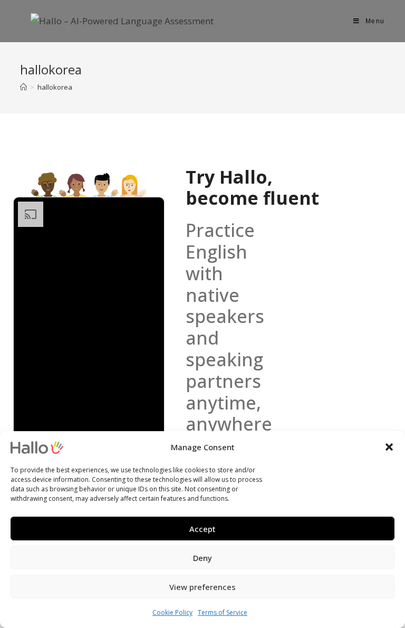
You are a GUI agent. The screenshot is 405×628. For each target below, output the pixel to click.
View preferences (202, 587)
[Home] (23, 87)
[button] (389, 447)
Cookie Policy (172, 612)
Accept (202, 529)
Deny (202, 558)
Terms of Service (222, 612)
